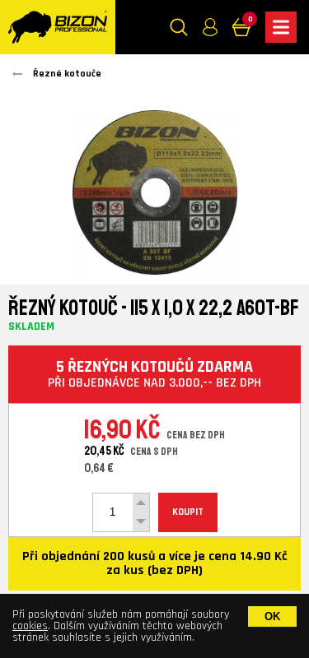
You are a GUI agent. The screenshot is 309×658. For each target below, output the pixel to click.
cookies (30, 626)
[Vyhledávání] (178, 27)
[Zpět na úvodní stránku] (57, 27)
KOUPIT (188, 512)
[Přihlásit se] (210, 27)
